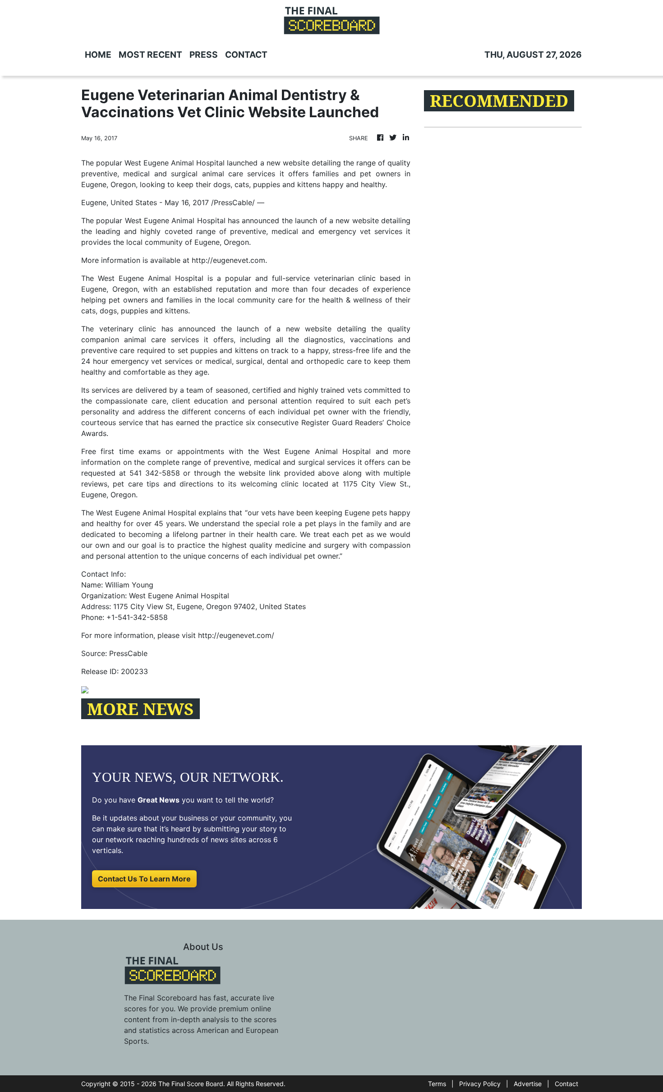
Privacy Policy (480, 1083)
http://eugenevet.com (228, 260)
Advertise (528, 1083)
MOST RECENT (150, 54)
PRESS (203, 54)
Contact (566, 1083)
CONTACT (246, 54)
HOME (98, 54)
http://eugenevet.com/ (236, 635)
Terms (437, 1083)
